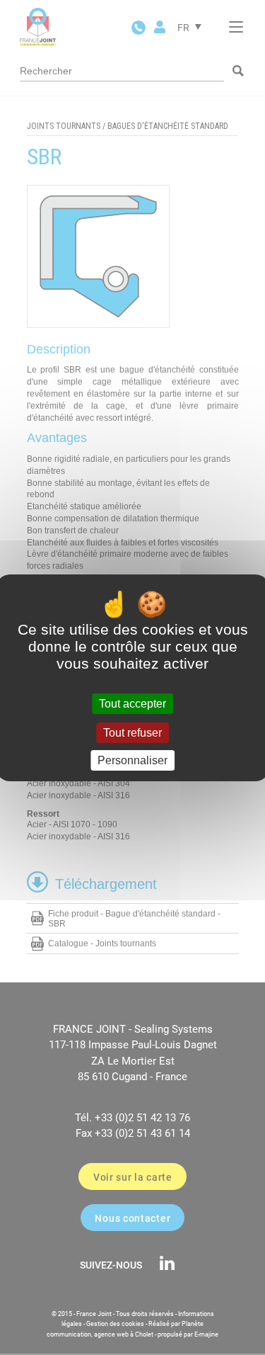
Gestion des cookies (115, 1323)
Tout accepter (132, 704)
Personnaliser (132, 760)
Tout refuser (132, 733)
